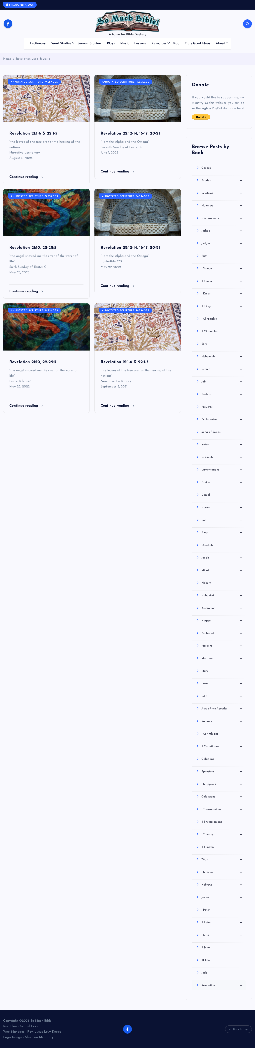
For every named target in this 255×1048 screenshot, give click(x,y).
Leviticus (221, 193)
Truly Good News (197, 43)
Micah (221, 570)
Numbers (221, 206)
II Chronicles (209, 331)
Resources (158, 43)
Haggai (221, 621)
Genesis (221, 168)
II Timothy (221, 847)
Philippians (221, 784)
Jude (204, 972)
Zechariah (221, 633)
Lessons (140, 43)
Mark (221, 671)
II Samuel (221, 281)
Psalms (221, 394)
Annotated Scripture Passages (34, 82)
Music (124, 43)
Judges (221, 243)
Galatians (221, 759)
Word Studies (61, 43)
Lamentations (221, 470)
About (220, 43)
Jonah (221, 558)
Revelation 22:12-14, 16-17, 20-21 (130, 134)
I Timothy (221, 834)
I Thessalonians (221, 809)
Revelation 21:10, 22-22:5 (32, 248)
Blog (176, 43)
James (221, 897)
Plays (111, 43)
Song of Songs (221, 432)
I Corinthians (221, 734)
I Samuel (221, 268)
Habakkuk (221, 595)
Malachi (221, 646)
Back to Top (240, 1029)
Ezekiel (221, 482)
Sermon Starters (89, 43)
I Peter (221, 910)
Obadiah (207, 545)
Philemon (221, 872)
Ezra (221, 344)
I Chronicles (209, 318)
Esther (221, 369)
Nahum (206, 582)
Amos (221, 533)
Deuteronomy (221, 218)
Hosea (221, 507)
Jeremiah (221, 457)
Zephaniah (221, 608)
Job (221, 382)
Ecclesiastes (221, 419)
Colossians (221, 797)
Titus (221, 860)
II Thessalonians (221, 822)
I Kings (221, 294)
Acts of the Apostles (221, 709)
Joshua (221, 231)
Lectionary (38, 43)
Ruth (221, 256)
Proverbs (221, 407)
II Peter (221, 922)
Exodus (221, 180)
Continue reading (24, 177)
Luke (221, 683)
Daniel (221, 495)
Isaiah (221, 445)
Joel (221, 520)
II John (205, 947)
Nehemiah (221, 357)
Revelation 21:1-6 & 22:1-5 (33, 58)
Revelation (221, 985)
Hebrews (221, 885)
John (221, 696)
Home (7, 58)
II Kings (221, 306)
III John (206, 960)
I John (221, 935)
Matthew (221, 658)
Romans (221, 721)
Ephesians (221, 772)
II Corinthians (221, 746)
